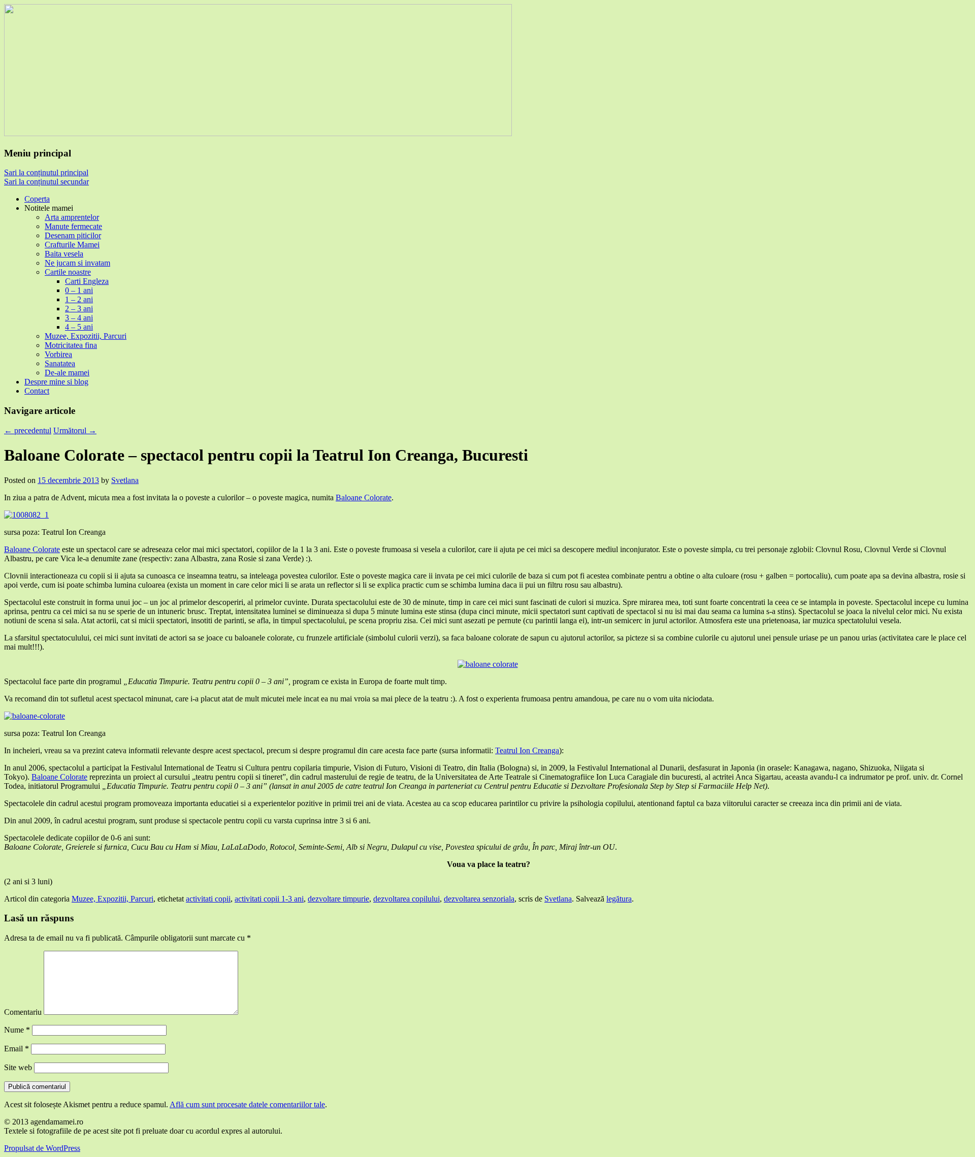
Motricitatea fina (71, 345)
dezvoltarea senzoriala (479, 898)
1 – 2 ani (79, 299)
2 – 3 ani (79, 308)
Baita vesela (64, 253)
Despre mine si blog (56, 381)
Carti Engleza (87, 281)
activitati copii (208, 898)
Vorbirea (58, 354)
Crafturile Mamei (72, 244)
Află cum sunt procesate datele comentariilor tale (247, 1104)
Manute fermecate (73, 226)
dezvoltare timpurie (338, 898)
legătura (619, 898)
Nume (17, 1029)
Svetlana (125, 480)
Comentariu (23, 1012)
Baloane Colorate (364, 497)
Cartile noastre (68, 272)
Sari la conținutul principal (46, 172)
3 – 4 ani (79, 317)
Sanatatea (60, 363)
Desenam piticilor (73, 235)
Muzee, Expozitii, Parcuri (85, 336)
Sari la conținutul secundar (46, 181)
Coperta (37, 199)
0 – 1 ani (79, 290)
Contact (36, 391)
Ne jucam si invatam (77, 263)
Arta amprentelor (72, 217)
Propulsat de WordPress (42, 1148)
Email (16, 1048)
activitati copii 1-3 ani (269, 898)
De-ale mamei (67, 372)
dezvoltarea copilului (406, 898)
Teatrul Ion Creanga (527, 750)
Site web (18, 1067)
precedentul (27, 430)
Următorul (74, 430)
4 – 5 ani (79, 327)
